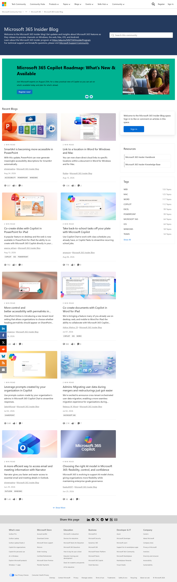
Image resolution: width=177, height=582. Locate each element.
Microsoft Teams (93, 556)
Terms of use (100, 578)
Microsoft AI (92, 534)
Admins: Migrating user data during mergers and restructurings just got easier (88, 388)
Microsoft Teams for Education (74, 543)
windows (128, 229)
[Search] (153, 4)
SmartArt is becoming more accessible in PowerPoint (28, 150)
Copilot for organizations (17, 547)
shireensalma (9, 169)
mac (126, 194)
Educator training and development (71, 557)
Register (161, 4)
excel (126, 209)
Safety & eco (123, 578)
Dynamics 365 (93, 543)
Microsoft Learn (122, 543)
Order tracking (42, 552)
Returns (39, 547)
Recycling (134, 578)
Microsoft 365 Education (72, 547)
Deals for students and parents (74, 563)
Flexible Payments (43, 565)
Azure (119, 534)
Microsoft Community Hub (12, 12)
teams (127, 234)
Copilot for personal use (17, 552)
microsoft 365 (131, 219)
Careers (146, 534)
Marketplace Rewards (124, 560)
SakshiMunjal (9, 406)
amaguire (67, 252)
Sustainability (147, 565)
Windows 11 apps (15, 565)
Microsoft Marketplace (124, 556)
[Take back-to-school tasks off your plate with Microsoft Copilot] (88, 206)
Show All (127, 239)
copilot (127, 204)
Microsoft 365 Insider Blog (28, 169)
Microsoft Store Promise (45, 560)
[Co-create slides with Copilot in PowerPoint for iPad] (29, 206)
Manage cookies (87, 578)
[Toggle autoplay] (91, 96)
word (126, 199)
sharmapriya (9, 331)
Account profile (42, 534)
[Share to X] (97, 519)
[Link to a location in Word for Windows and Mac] (88, 127)
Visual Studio (121, 565)
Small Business (93, 565)
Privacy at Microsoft (150, 547)
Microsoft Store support (45, 543)
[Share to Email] (115, 519)
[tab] (86, 96)
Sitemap (52, 578)
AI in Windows (13, 556)
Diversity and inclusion (150, 556)
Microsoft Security (94, 538)
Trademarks (111, 578)
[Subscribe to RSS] (111, 519)
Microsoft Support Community (74, 42)
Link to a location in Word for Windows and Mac (86, 150)
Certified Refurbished (44, 556)
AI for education (69, 567)
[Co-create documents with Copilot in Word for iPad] (88, 285)
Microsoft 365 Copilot (95, 560)
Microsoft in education (71, 534)
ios (125, 224)
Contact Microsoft (64, 578)
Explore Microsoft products (18, 560)
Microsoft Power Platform (97, 552)
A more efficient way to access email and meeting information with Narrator (28, 467)
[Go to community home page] (4, 4)
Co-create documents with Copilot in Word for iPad (85, 309)
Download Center (43, 538)
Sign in (134, 129)
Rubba (65, 173)
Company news (148, 543)
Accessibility (147, 560)
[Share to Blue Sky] (106, 519)
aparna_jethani (10, 248)
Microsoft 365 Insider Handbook (140, 157)
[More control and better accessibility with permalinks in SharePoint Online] (29, 285)
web (125, 189)
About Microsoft (148, 538)
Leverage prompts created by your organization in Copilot (25, 388)
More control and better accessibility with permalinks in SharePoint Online (26, 309)
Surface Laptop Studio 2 (17, 543)
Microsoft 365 (36, 12)
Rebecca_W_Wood (70, 406)
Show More (60, 507)
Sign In (171, 4)
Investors (146, 552)
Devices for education (71, 538)
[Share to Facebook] (93, 519)
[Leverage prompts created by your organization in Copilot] (29, 365)
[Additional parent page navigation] (26, 12)
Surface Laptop (14, 538)
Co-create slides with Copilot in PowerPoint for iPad (23, 230)
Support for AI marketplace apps (127, 547)
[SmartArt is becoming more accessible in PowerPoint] (29, 127)
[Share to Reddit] (102, 519)
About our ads (145, 578)
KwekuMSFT (68, 487)
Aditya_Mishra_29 (70, 327)
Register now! (25, 91)
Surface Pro (12, 534)
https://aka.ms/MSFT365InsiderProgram (71, 39)
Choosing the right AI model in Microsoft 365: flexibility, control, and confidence (87, 467)
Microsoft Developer (123, 538)
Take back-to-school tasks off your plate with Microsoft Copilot (86, 230)
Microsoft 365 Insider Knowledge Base (142, 164)
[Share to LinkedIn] (88, 519)
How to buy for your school (72, 552)
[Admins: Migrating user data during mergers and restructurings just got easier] (88, 365)
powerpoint (130, 214)
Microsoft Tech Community (125, 552)
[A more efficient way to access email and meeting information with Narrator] (29, 444)
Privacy (76, 578)
